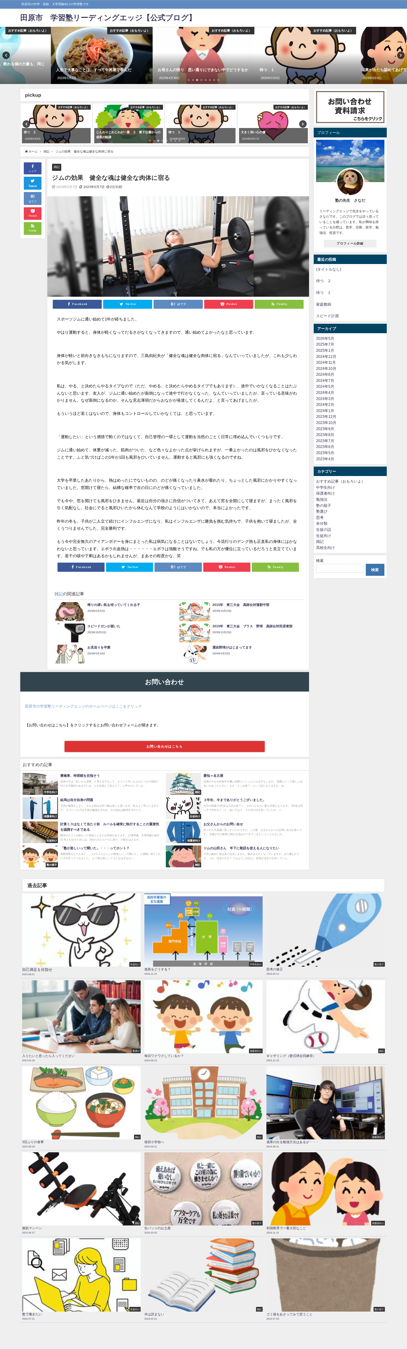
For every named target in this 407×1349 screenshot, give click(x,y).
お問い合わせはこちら (165, 746)
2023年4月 (325, 459)
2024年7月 (325, 380)
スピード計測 (327, 316)
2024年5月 (325, 386)
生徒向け (323, 535)
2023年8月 (325, 434)
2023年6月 (325, 446)
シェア (33, 171)
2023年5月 (325, 453)
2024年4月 (325, 392)
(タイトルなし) (328, 269)
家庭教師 (323, 304)
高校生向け (325, 547)
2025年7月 (325, 344)
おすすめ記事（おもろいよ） (340, 481)
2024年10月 (326, 368)
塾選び (321, 511)
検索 (320, 560)
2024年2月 (325, 404)
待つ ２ (323, 281)
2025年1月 (325, 350)
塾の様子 (323, 505)
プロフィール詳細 (350, 243)
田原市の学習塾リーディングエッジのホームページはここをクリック (83, 706)
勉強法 (321, 499)
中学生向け (325, 487)
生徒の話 (323, 529)
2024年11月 (326, 362)
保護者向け (325, 493)
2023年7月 (325, 441)
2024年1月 (325, 410)
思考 (320, 517)
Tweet (32, 186)
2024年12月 (326, 356)
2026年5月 (325, 338)
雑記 (57, 166)
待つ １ (323, 292)
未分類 (321, 523)
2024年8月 (325, 374)
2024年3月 (325, 398)
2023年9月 (325, 429)
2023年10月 (326, 422)
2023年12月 (326, 416)
